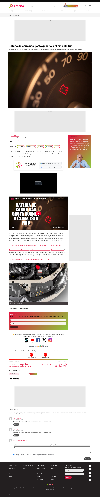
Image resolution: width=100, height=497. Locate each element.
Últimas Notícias (14, 373)
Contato (11, 473)
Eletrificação (40, 479)
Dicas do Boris (16, 15)
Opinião (52, 468)
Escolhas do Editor (55, 471)
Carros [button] (11, 11)
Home (10, 15)
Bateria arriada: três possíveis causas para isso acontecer (31, 259)
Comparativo (26, 471)
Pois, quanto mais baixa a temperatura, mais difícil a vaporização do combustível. (36, 250)
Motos (38, 471)
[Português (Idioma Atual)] (47, 484)
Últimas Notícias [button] (46, 11)
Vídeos (38, 476)
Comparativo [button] (28, 11)
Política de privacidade (87, 494)
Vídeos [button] (62, 11)
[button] (54, 6)
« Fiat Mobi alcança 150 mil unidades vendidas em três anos (22, 365)
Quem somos (12, 468)
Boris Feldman (15, 136)
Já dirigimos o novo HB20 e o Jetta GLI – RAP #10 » (53, 365)
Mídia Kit (11, 476)
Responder (16, 424)
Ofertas (52, 479)
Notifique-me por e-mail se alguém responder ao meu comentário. (35, 455)
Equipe (10, 471)
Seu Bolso (53, 473)
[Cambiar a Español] (52, 484)
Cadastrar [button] (14, 327)
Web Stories (53, 476)
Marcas (24, 468)
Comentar (87, 458)
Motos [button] (75, 11)
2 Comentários (14, 142)
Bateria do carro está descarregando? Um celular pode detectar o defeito (36, 245)
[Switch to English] (50, 484)
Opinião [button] (88, 11)
